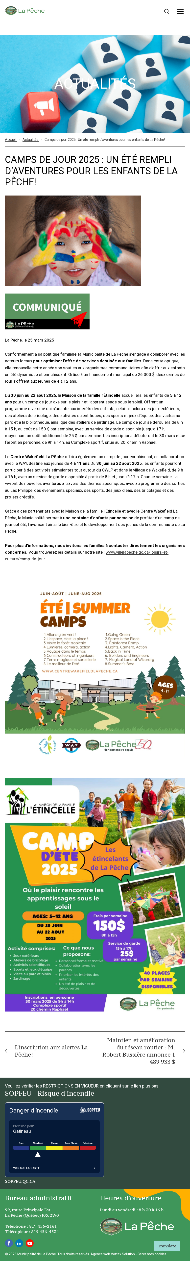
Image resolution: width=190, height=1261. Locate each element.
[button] (180, 11)
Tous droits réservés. (73, 1254)
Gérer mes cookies (152, 1254)
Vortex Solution (123, 1254)
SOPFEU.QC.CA (20, 1181)
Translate (167, 1246)
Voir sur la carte (26, 1167)
